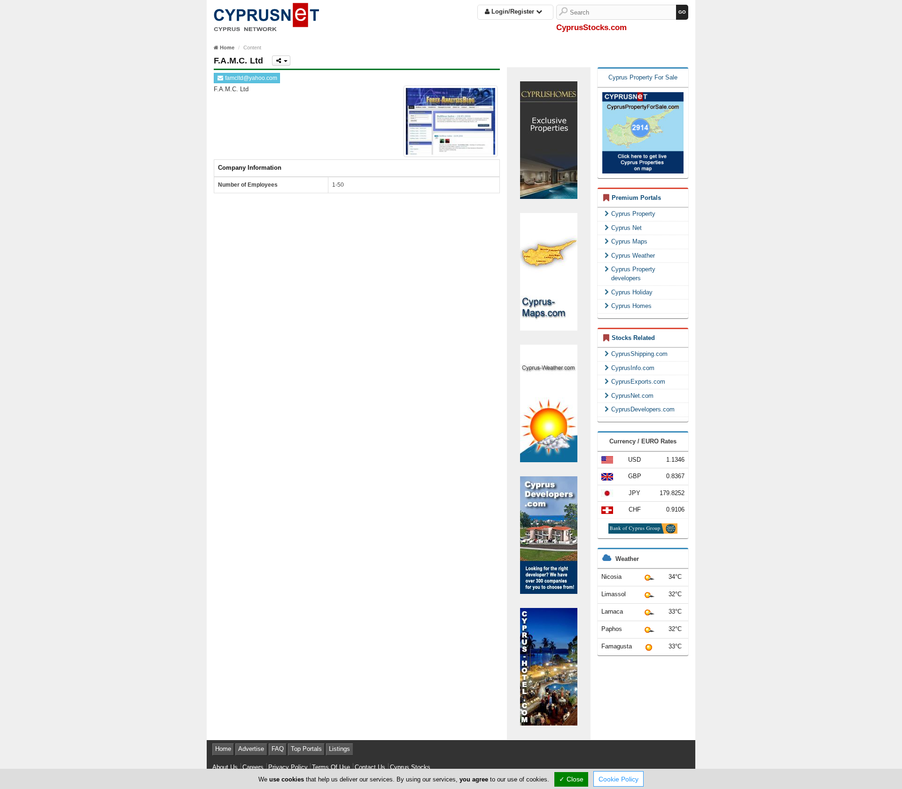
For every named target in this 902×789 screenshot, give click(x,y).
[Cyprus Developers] (548, 534)
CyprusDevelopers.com (643, 409)
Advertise (251, 748)
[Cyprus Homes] (548, 139)
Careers (253, 767)
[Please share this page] (281, 60)
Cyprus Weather (633, 255)
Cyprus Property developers (633, 274)
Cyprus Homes (631, 305)
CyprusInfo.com (632, 367)
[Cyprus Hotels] (548, 666)
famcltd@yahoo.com (250, 78)
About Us (225, 767)
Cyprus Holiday (632, 292)
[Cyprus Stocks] (266, 15)
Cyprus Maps (629, 241)
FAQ (278, 748)
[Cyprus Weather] (548, 402)
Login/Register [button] (513, 11)
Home (223, 748)
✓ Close (571, 779)
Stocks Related (633, 337)
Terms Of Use (331, 767)
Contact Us (370, 767)
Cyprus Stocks (410, 767)
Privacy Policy (288, 767)
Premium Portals (636, 197)
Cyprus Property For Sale (642, 77)
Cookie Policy (618, 779)
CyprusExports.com (638, 381)
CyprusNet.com (632, 395)
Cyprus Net (626, 227)
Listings (339, 748)
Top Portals (306, 748)
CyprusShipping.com (639, 353)
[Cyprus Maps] (548, 271)
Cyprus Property (633, 213)
